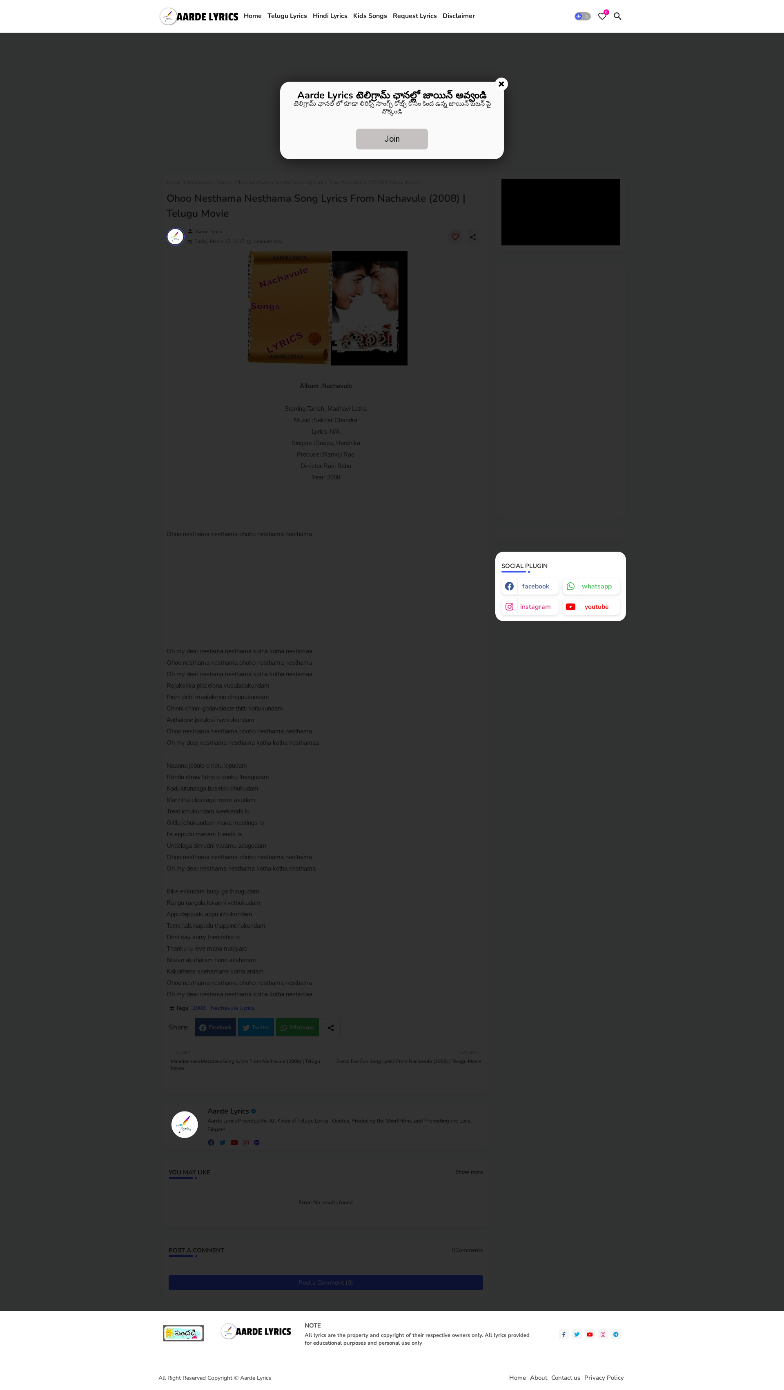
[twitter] (577, 1334)
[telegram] (616, 1334)
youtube (597, 606)
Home (253, 15)
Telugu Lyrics (287, 15)
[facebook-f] (564, 1334)
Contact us (565, 1378)
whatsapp (597, 586)
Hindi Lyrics (330, 15)
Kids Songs (370, 15)
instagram (535, 606)
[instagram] (603, 1334)
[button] (583, 16)
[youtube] (590, 1334)
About (538, 1378)
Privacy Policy (604, 1378)
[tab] (253, 16)
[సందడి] (183, 1339)
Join (392, 139)
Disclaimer (459, 15)
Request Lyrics (415, 15)
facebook (535, 586)
